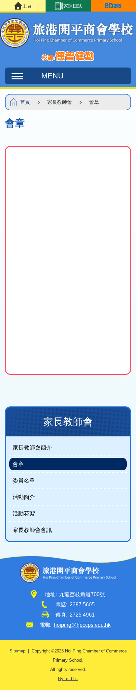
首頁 (25, 102)
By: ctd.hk (68, 678)
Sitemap (17, 651)
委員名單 (24, 480)
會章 (18, 464)
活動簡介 (24, 497)
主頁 (27, 6)
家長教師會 (68, 421)
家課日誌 (72, 6)
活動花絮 (24, 513)
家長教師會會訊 (32, 530)
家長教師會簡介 (32, 448)
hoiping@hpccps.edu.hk (82, 625)
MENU (52, 75)
